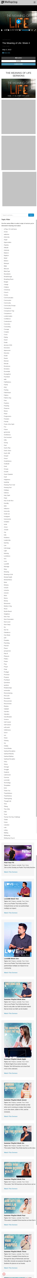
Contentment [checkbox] (7, 321)
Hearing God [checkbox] (7, 487)
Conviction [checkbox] (7, 324)
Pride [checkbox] (5, 669)
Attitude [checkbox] (6, 247)
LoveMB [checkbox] (6, 564)
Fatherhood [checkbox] (7, 392)
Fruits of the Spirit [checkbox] (9, 424)
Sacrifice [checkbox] (6, 711)
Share (18, 61)
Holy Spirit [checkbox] (7, 495)
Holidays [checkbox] (6, 490)
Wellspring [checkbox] (7, 835)
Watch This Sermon (10, 872)
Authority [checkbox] (6, 250)
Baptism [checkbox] (6, 255)
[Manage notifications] (4, 1274)
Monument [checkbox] (7, 603)
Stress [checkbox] (6, 764)
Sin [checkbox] (5, 743)
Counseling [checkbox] (7, 326)
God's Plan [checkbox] (7, 448)
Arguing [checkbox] (6, 245)
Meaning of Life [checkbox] (8, 574)
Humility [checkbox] (6, 503)
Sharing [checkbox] (6, 740)
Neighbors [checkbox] (7, 614)
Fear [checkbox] (5, 400)
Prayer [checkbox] (6, 666)
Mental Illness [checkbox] (8, 579)
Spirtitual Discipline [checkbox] (9, 759)
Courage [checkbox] (6, 329)
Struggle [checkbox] (6, 769)
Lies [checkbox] (5, 545)
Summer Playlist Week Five (14, 1179)
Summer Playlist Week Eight (15, 1059)
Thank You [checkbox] (7, 790)
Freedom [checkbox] (6, 419)
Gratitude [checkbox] (6, 463)
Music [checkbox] (6, 608)
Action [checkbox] (6, 232)
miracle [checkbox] (6, 587)
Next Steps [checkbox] (7, 624)
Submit (31, 215)
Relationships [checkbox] (8, 688)
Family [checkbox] (6, 384)
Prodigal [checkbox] (6, 672)
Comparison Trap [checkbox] (9, 311)
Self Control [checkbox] (7, 722)
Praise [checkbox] (6, 661)
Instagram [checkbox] (7, 516)
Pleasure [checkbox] (6, 656)
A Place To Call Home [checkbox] (10, 229)
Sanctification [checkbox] (8, 717)
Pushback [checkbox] (7, 680)
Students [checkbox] (6, 772)
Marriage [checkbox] (6, 566)
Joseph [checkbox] (6, 529)
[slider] (11, 30)
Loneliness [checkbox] (7, 556)
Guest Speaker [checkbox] (8, 474)
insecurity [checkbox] (7, 511)
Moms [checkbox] (6, 598)
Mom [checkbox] (5, 595)
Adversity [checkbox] (7, 237)
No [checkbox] (5, 627)
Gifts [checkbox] (5, 440)
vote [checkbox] (5, 827)
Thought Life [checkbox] (7, 801)
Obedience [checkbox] (7, 632)
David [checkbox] (5, 340)
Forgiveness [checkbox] (7, 416)
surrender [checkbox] (7, 780)
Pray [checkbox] (5, 664)
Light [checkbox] (5, 550)
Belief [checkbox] (5, 258)
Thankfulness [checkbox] (8, 796)
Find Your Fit (9, 863)
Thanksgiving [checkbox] (8, 798)
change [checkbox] (6, 284)
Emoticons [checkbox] (7, 366)
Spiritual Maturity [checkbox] (9, 753)
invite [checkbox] (5, 524)
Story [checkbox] (5, 761)
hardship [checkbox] (6, 482)
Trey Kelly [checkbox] (7, 809)
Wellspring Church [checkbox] (9, 838)
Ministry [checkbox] (6, 585)
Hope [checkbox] (5, 498)
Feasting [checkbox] (6, 405)
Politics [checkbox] (6, 659)
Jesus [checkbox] (6, 527)
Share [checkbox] (5, 738)
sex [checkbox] (5, 735)
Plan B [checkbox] (6, 653)
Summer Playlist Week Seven (15, 1100)
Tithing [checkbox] (6, 806)
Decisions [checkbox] (7, 347)
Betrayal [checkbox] (6, 263)
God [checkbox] (5, 445)
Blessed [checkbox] (6, 268)
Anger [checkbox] (5, 239)
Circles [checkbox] (6, 295)
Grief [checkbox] (5, 466)
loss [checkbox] (5, 558)
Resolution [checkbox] (7, 698)
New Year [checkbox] (7, 616)
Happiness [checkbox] (7, 479)
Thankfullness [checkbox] (8, 793)
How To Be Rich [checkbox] (8, 500)
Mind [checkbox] (5, 582)
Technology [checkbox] (7, 782)
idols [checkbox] (5, 506)
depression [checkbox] (7, 350)
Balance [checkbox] (6, 253)
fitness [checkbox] (6, 411)
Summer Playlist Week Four (14, 1215)
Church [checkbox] (6, 292)
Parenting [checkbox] (7, 643)
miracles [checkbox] (6, 590)
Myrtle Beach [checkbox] (8, 611)
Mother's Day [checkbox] (8, 606)
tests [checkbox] (5, 788)
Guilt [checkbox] (5, 477)
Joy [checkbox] (5, 532)
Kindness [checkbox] (6, 537)
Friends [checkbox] (6, 421)
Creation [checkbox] (6, 332)
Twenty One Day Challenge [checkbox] (12, 817)
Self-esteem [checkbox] (7, 724)
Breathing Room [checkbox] (8, 279)
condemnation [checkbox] (8, 316)
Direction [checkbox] (6, 353)
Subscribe (18, 64)
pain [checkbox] (5, 637)
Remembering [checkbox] (8, 693)
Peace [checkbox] (6, 648)
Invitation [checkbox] (6, 521)
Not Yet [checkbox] (6, 630)
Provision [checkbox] (6, 674)
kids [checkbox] (5, 535)
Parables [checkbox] (6, 640)
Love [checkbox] (5, 561)
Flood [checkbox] (5, 413)
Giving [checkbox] (6, 442)
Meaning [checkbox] (6, 572)
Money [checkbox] (6, 601)
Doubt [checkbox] (5, 355)
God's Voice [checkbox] (7, 450)
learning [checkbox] (6, 543)
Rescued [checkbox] (6, 695)
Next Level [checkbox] (7, 622)
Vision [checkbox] (6, 822)
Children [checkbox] (6, 287)
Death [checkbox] (5, 342)
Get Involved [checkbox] (7, 437)
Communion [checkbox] (7, 300)
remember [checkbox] (7, 690)
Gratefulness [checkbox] (7, 461)
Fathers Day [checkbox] (7, 398)
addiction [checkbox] (6, 234)
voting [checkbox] (5, 830)
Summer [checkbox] (6, 777)
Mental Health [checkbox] (8, 577)
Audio (19, 58)
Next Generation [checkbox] (9, 619)
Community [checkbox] (7, 303)
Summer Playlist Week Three (15, 1251)
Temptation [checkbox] (7, 785)
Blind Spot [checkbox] (7, 271)
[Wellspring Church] (9, 2)
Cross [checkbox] (6, 334)
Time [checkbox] (5, 804)
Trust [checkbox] (5, 814)
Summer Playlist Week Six (14, 1143)
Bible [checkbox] (5, 266)
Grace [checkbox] (6, 458)
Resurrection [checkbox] (7, 703)
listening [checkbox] (6, 553)
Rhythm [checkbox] (6, 706)
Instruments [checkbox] (7, 519)
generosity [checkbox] (7, 432)
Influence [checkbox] (6, 508)
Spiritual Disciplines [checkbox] (9, 751)
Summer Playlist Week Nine (14, 999)
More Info (7, 53)
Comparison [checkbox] (7, 308)
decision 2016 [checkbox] (8, 345)
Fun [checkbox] (5, 427)
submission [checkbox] (7, 775)
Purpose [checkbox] (6, 677)
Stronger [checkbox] (6, 767)
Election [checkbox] (6, 361)
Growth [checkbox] (6, 471)
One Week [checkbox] (7, 635)
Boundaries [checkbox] (7, 274)
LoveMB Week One (11, 958)
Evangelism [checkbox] (7, 374)
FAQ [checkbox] (5, 387)
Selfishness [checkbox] (7, 730)
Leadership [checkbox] (7, 540)
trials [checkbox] (5, 811)
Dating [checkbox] (6, 337)
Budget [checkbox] (6, 282)
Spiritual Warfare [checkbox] (9, 756)
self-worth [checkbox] (7, 727)
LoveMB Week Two (11, 899)
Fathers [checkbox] (6, 395)
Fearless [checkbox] (6, 403)
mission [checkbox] (6, 593)
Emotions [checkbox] (7, 369)
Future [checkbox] (6, 429)
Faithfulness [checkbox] (7, 382)
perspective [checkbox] (7, 651)
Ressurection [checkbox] (8, 701)
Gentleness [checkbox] (7, 434)
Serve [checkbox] (5, 732)
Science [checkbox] (6, 719)
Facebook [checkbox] (7, 376)
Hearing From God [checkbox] (9, 485)
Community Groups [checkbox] (10, 305)
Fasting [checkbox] (6, 390)
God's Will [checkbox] (7, 453)
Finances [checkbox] (6, 408)
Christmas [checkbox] (7, 290)
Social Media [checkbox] (7, 748)
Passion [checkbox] (6, 645)
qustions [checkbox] (6, 685)
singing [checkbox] (6, 746)
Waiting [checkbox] (6, 833)
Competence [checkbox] (7, 313)
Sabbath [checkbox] (6, 709)
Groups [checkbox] (6, 469)
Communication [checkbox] (8, 297)
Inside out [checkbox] (7, 514)
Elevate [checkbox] (6, 363)
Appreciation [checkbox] (7, 242)
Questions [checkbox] (7, 682)
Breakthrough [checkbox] (8, 276)
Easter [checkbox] (6, 358)
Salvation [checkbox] (6, 714)
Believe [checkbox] (6, 261)
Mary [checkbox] (5, 569)
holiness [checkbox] (6, 492)
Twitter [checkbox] (6, 819)
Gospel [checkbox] (6, 456)
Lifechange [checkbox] (7, 548)
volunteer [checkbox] (6, 825)
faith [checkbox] (5, 379)
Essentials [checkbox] (7, 371)
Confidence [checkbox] (7, 319)
